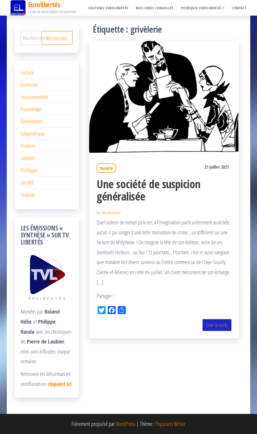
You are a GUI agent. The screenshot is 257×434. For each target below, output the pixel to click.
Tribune (28, 194)
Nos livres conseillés (154, 7)
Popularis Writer (170, 423)
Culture (27, 72)
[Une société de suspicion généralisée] (164, 96)
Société (106, 168)
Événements (31, 121)
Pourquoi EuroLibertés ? (202, 7)
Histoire (28, 145)
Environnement (34, 97)
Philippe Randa (111, 213)
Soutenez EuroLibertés (108, 7)
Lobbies (28, 158)
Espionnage (31, 109)
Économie (29, 84)
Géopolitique (33, 133)
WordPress (126, 423)
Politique (29, 170)
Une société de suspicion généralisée (149, 190)
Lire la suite (217, 324)
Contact (239, 7)
